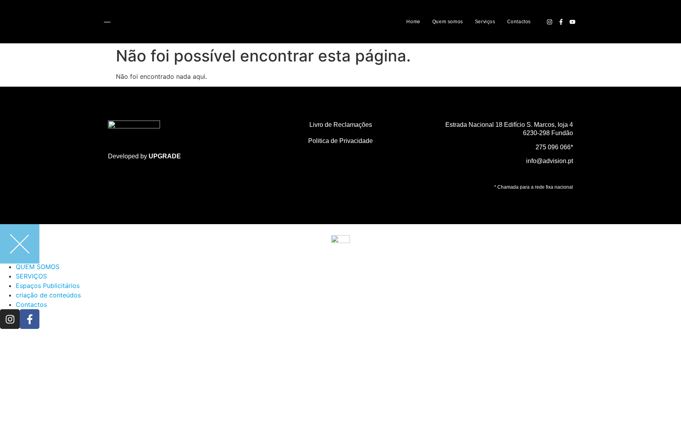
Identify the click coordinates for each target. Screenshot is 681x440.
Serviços (485, 21)
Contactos (519, 21)
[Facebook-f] (561, 21)
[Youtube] (572, 21)
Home (413, 21)
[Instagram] (549, 21)
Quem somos (447, 21)
